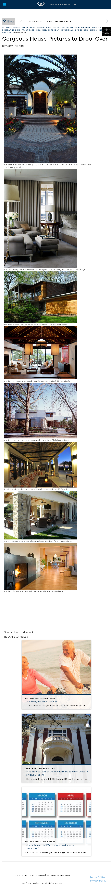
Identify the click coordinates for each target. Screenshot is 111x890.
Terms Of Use (97, 877)
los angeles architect (41, 440)
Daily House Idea (100, 28)
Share (106, 33)
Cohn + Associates (63, 541)
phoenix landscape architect (51, 164)
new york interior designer (51, 269)
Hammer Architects (57, 324)
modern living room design (17, 381)
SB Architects (63, 381)
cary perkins (28, 28)
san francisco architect (45, 381)
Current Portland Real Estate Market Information (63, 28)
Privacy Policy (98, 880)
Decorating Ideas (11, 30)
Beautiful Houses (11, 28)
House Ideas (67, 30)
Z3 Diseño (63, 489)
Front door (28, 30)
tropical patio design (14, 489)
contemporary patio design (17, 541)
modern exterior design (15, 324)
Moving (94, 30)
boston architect (39, 324)
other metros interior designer (42, 489)
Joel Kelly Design (14, 167)
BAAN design (57, 591)
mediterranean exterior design (19, 164)
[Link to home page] (41, 4)
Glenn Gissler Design (75, 269)
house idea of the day (47, 30)
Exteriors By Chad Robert (78, 164)
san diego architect (43, 541)
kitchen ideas (81, 30)
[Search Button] (107, 21)
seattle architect (42, 591)
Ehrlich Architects (60, 440)
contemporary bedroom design (19, 269)
